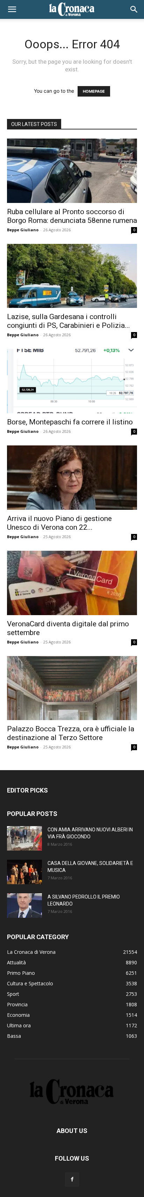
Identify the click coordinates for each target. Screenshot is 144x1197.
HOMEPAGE (94, 91)
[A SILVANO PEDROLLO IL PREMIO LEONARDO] (24, 905)
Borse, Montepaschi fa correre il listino (70, 422)
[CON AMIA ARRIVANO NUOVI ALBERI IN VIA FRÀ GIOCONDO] (24, 838)
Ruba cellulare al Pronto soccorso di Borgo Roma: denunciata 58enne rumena (72, 216)
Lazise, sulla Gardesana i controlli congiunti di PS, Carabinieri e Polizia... (68, 321)
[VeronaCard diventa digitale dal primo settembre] (72, 583)
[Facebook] (72, 1180)
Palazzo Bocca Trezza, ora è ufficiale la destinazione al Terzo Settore (70, 733)
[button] (12, 9)
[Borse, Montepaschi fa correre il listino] (72, 381)
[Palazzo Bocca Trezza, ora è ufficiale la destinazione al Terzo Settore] (72, 688)
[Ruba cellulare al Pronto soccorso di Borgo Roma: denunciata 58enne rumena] (72, 171)
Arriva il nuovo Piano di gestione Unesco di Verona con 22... (59, 522)
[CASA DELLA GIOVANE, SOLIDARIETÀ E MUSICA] (24, 872)
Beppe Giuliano (22, 229)
